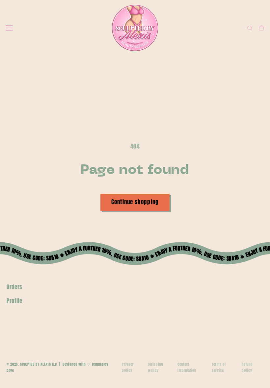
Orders (14, 287)
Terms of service (219, 367)
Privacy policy (128, 367)
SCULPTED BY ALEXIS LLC (38, 364)
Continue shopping (135, 202)
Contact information (186, 367)
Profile (14, 301)
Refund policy (247, 367)
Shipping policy (155, 367)
